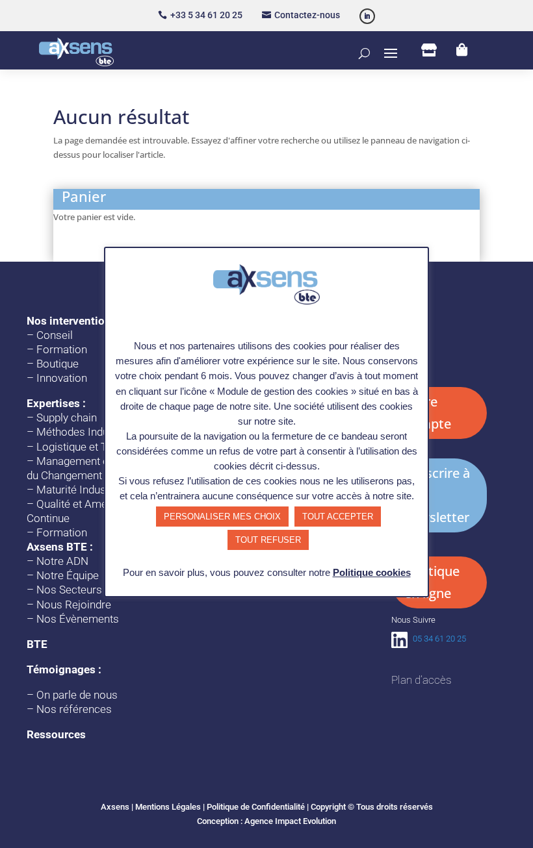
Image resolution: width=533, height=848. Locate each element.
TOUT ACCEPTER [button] (337, 516)
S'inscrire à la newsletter (437, 495)
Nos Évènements (77, 618)
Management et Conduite (96, 461)
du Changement (64, 475)
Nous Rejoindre (73, 604)
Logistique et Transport (92, 446)
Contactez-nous (307, 15)
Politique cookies (372, 572)
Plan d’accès (421, 679)
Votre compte (427, 412)
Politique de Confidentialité (256, 807)
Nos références (74, 709)
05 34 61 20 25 (439, 638)
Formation (61, 349)
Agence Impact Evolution (290, 821)
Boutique (57, 363)
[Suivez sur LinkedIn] (367, 16)
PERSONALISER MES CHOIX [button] (222, 516)
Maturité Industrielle (84, 489)
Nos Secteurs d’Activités (94, 589)
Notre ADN (62, 561)
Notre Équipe (67, 575)
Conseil (54, 335)
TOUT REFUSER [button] (268, 540)
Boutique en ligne (432, 582)
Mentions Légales (168, 807)
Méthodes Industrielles (91, 431)
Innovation (61, 377)
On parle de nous (77, 694)
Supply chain (66, 417)
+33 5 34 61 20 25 (206, 15)
